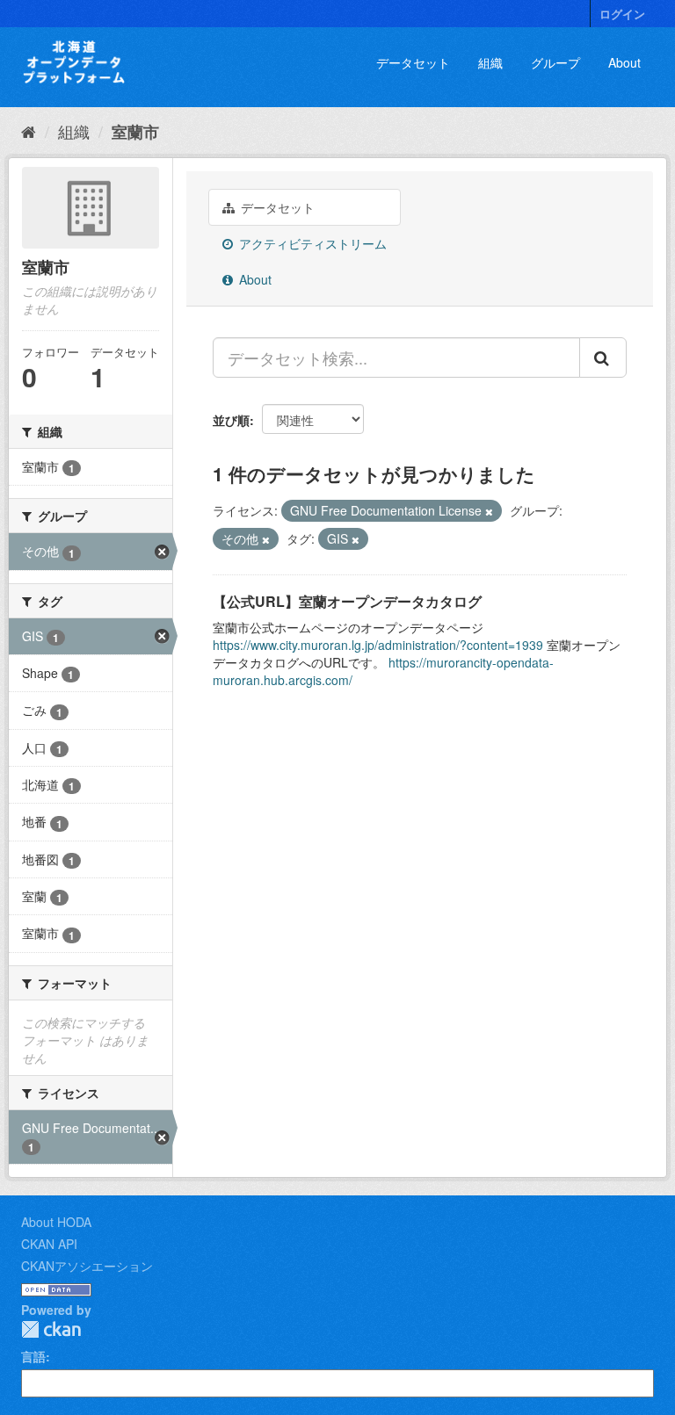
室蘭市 (135, 131)
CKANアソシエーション (87, 1265)
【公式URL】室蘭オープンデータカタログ (347, 601)
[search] (603, 357)
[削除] (489, 511)
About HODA (56, 1222)
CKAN (51, 1329)
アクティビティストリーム (311, 243)
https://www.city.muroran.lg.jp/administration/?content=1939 (378, 644)
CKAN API (49, 1244)
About (624, 62)
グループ (555, 62)
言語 (33, 1356)
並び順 (231, 420)
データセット (413, 62)
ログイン (622, 13)
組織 (490, 62)
